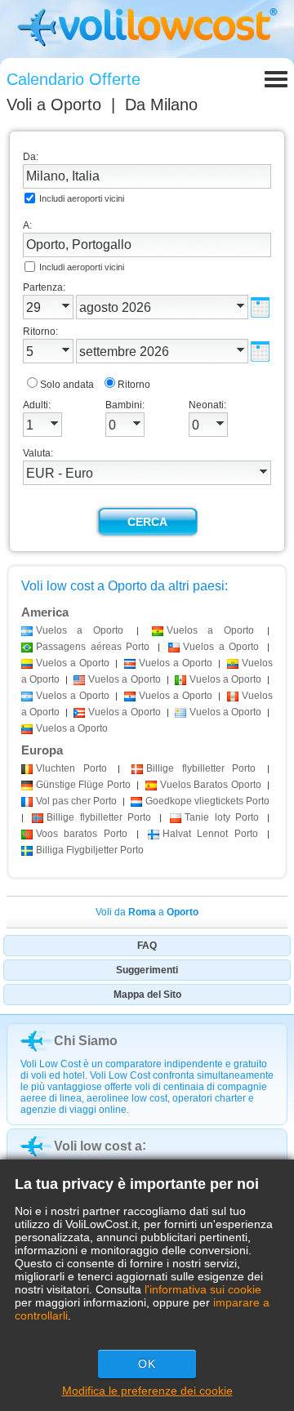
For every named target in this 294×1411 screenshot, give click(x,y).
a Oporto (79, 630)
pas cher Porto (76, 801)
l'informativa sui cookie (203, 1289)
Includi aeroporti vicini (81, 198)
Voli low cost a (98, 1146)
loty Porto (222, 817)
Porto (71, 768)
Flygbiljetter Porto (90, 850)
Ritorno (134, 384)
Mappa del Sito (147, 994)
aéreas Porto (92, 646)
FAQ (147, 945)
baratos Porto (81, 833)
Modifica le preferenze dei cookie (147, 1390)
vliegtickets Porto (207, 801)
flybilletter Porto (201, 768)
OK (147, 1363)
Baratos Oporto (210, 784)
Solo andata (67, 384)
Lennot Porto (210, 833)
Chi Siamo (86, 1041)
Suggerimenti (147, 970)
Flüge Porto (83, 784)
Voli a (54, 105)
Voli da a (147, 912)
